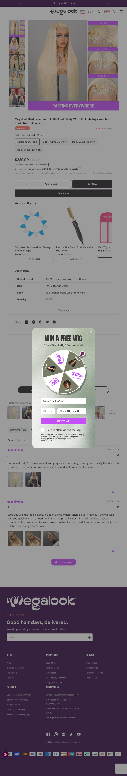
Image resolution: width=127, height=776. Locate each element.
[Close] (91, 332)
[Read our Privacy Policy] (84, 435)
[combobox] (48, 411)
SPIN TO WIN (63, 421)
